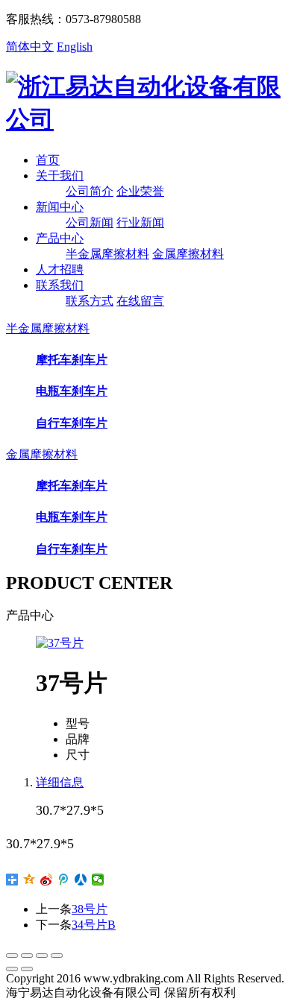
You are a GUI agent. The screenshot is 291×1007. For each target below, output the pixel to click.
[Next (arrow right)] (27, 969)
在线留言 (140, 300)
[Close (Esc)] (12, 955)
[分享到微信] (98, 880)
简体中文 (30, 46)
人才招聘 (60, 269)
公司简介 (89, 191)
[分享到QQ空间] (29, 880)
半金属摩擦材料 (107, 253)
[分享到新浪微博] (46, 880)
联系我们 (60, 285)
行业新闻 (140, 222)
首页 (48, 160)
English (75, 46)
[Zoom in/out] (57, 955)
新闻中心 (60, 207)
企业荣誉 (140, 191)
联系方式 (89, 300)
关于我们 (60, 175)
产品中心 (60, 238)
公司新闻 (89, 222)
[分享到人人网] (81, 880)
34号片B (94, 924)
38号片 (89, 909)
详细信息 (60, 782)
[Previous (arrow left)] (12, 969)
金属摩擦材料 (188, 253)
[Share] (27, 955)
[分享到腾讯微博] (63, 880)
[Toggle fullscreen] (42, 955)
